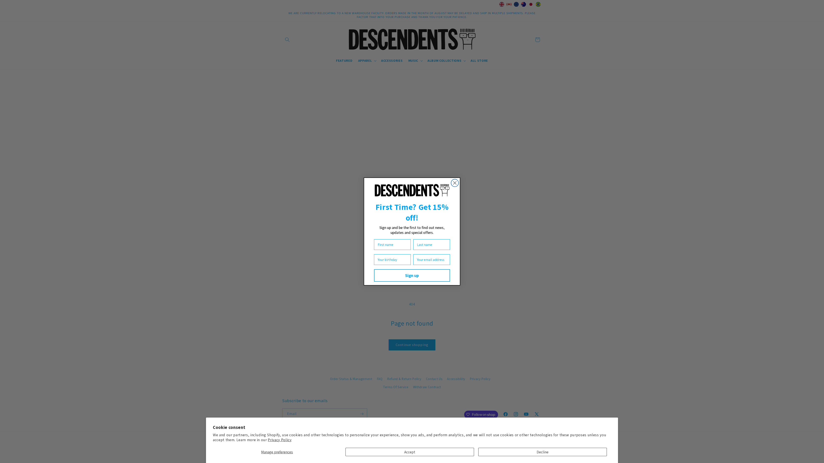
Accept (409, 451)
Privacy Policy (279, 439)
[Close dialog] (455, 183)
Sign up (412, 275)
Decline (542, 451)
